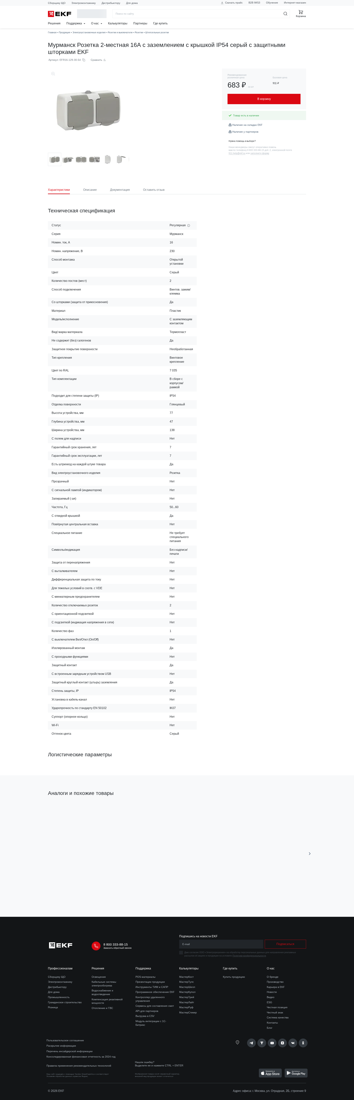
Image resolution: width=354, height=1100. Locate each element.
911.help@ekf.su (237, 153)
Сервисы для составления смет (155, 1005)
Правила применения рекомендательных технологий (78, 1065)
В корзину (69, 893)
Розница (53, 1007)
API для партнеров (147, 1011)
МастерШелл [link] (187, 986)
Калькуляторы (117, 23)
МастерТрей (186, 997)
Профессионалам (60, 968)
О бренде (272, 976)
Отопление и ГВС (102, 1008)
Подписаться (285, 944)
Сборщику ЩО (56, 2)
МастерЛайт (186, 1002)
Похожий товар (62, 810)
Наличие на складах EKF (247, 124)
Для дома (132, 2)
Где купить (160, 23)
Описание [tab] (90, 189)
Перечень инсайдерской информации (69, 1051)
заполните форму (259, 153)
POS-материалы (145, 976)
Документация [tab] (120, 189)
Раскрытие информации (61, 1045)
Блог (269, 1027)
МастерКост (186, 976)
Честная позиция (277, 1007)
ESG (269, 1002)
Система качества (278, 1017)
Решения (54, 23)
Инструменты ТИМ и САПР (152, 986)
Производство (275, 981)
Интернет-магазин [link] (295, 2)
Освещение (99, 976)
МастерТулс (186, 981)
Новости (272, 991)
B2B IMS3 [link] (254, 2)
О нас (95, 23)
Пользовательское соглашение (65, 1040)
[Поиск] (285, 13)
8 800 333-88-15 (115, 944)
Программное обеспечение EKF (155, 991)
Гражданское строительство (65, 1002)
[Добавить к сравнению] (102, 893)
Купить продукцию (234, 976)
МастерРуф (186, 1007)
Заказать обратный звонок (117, 948)
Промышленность (59, 997)
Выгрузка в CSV (145, 1015)
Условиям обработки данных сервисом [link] (63, 1076)
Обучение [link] (272, 2)
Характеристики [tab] (59, 189)
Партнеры (140, 23)
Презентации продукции (150, 981)
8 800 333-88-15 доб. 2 (259, 150)
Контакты (272, 1022)
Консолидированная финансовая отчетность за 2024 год (80, 1056)
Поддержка (74, 23)
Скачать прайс (233, 2)
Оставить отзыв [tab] (154, 189)
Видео (270, 997)
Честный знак (275, 1012)
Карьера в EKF (276, 986)
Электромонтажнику (83, 2)
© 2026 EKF (56, 1090)
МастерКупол (187, 991)
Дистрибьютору (111, 2)
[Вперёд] (310, 853)
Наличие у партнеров (245, 131)
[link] (251, 1042)
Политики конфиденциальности (249, 955)
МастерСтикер (188, 1012)
